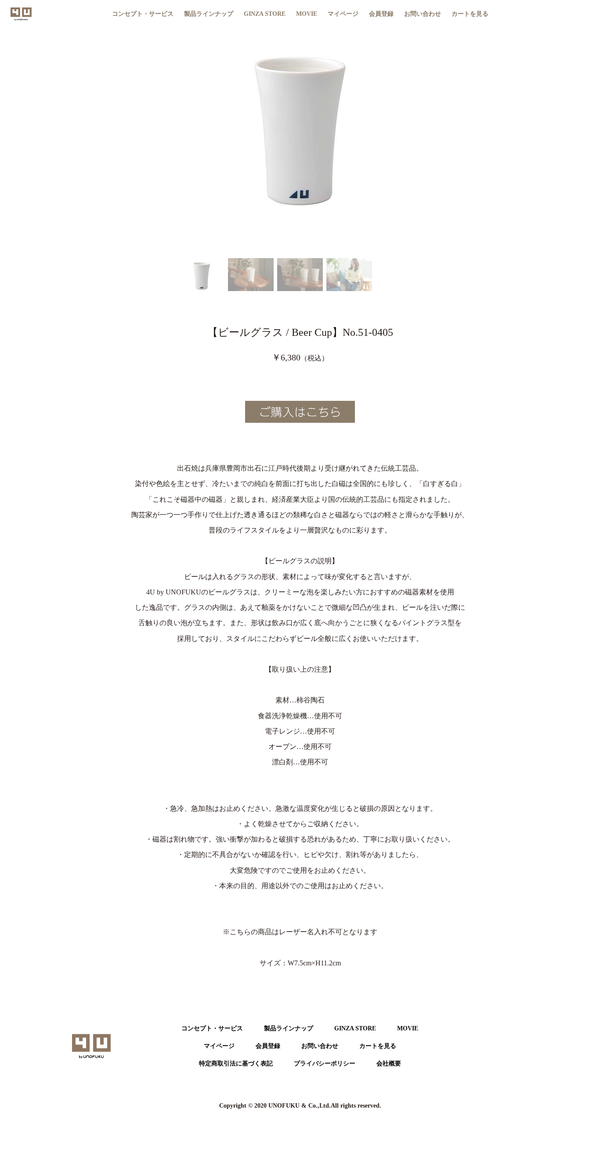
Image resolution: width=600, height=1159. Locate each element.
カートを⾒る (377, 1046)
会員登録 (381, 14)
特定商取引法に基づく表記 (236, 1063)
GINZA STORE (265, 14)
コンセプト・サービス (142, 14)
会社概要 (388, 1063)
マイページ (343, 14)
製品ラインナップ (288, 1028)
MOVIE (306, 14)
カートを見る (470, 14)
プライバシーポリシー (324, 1063)
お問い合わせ (422, 14)
